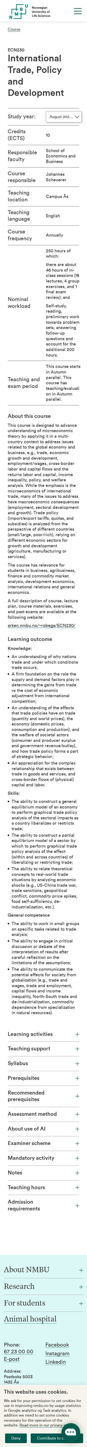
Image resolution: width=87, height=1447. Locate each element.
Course (14, 29)
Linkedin (55, 1362)
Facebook (57, 1345)
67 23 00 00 (18, 1351)
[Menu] (77, 11)
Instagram (57, 1353)
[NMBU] (43, 11)
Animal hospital (30, 1319)
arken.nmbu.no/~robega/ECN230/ (41, 625)
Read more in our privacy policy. (47, 1425)
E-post (12, 1359)
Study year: (21, 116)
